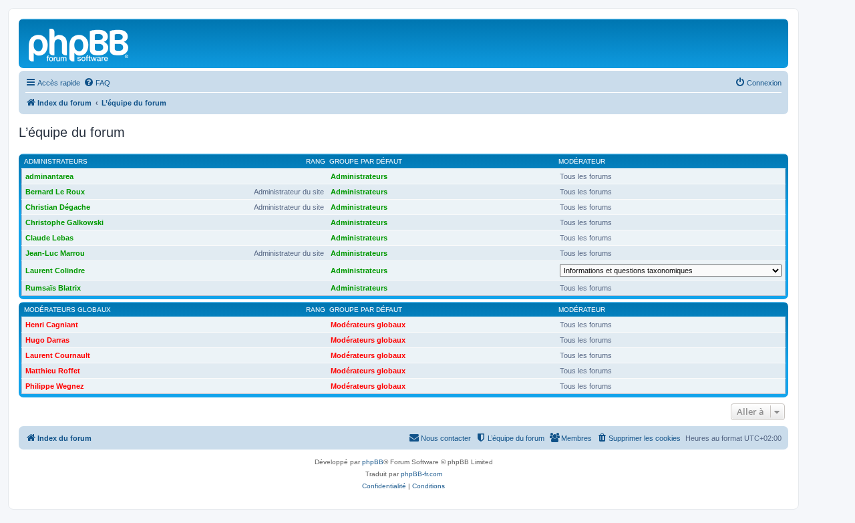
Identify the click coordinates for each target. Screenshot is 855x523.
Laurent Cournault (57, 355)
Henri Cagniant (51, 325)
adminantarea (49, 176)
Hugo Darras (47, 340)
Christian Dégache (57, 207)
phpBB (372, 462)
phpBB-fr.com (421, 474)
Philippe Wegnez (54, 386)
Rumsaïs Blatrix (53, 288)
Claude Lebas (49, 238)
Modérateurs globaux (67, 309)
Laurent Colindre (55, 271)
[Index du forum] (79, 43)
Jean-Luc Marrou (55, 253)
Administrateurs (56, 161)
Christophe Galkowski (64, 222)
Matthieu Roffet (52, 371)
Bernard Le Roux (55, 192)
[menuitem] (96, 83)
